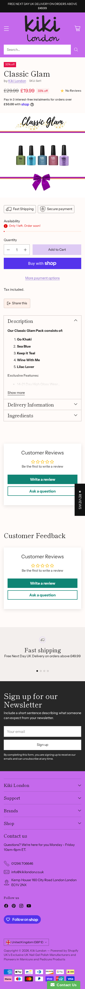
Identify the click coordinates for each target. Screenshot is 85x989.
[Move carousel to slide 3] (44, 671)
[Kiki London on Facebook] (6, 906)
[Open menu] (6, 28)
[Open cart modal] (77, 28)
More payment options (42, 278)
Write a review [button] (42, 479)
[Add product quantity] (25, 250)
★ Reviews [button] (80, 499)
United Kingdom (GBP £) (27, 942)
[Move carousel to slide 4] (48, 671)
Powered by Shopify (64, 950)
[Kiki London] (42, 28)
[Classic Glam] (42, 155)
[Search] (76, 50)
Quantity (10, 240)
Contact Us (66, 985)
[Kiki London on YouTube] (29, 906)
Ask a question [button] (42, 491)
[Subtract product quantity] (8, 250)
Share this (19, 303)
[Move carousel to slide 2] (41, 671)
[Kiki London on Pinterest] (14, 906)
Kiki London (17, 81)
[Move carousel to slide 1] (37, 671)
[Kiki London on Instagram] (21, 906)
